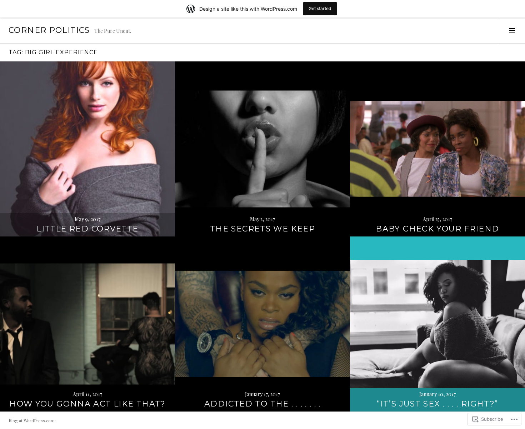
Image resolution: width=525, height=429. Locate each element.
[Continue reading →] (87, 148)
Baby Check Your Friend (437, 229)
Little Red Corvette (87, 229)
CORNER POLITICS (49, 30)
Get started (320, 8)
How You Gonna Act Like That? (87, 404)
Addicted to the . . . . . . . (262, 404)
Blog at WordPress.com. (32, 420)
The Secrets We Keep (262, 229)
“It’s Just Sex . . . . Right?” (437, 404)
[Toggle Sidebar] (512, 30)
